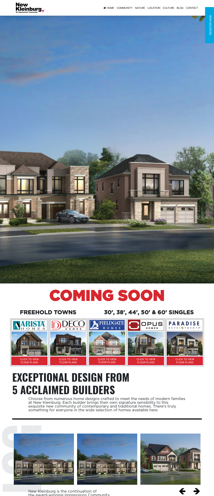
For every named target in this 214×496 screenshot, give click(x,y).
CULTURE (168, 7)
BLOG (180, 7)
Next (197, 491)
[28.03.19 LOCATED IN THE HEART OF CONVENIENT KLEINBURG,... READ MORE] (170, 459)
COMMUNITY (125, 7)
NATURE (140, 7)
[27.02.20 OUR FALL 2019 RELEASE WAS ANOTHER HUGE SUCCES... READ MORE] (44, 459)
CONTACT (192, 7)
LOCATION (154, 7)
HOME (110, 7)
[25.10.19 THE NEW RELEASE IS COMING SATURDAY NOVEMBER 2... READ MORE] (107, 459)
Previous (182, 491)
